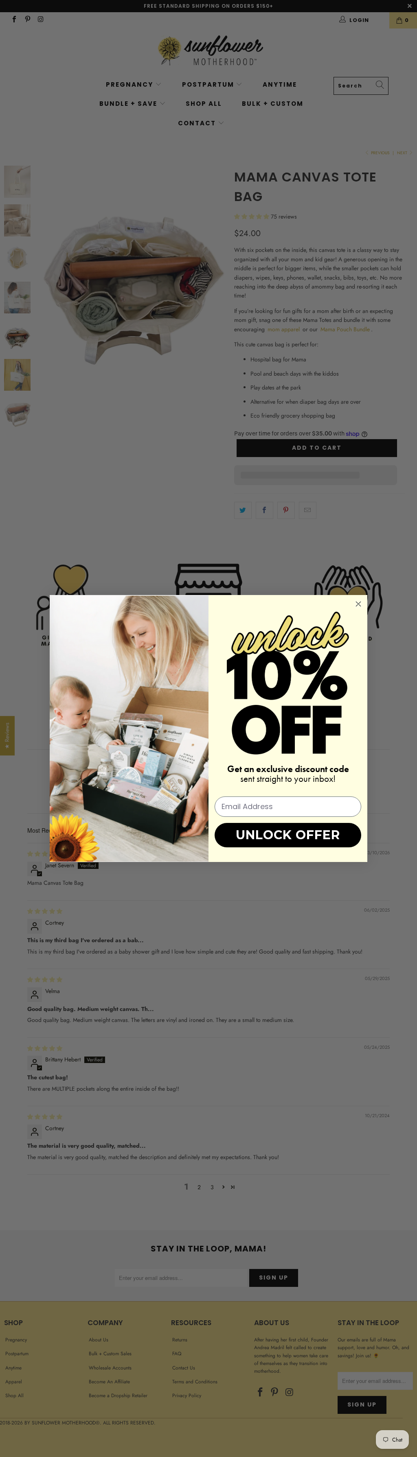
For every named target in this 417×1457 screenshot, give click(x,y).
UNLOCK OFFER (288, 834)
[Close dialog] (358, 604)
